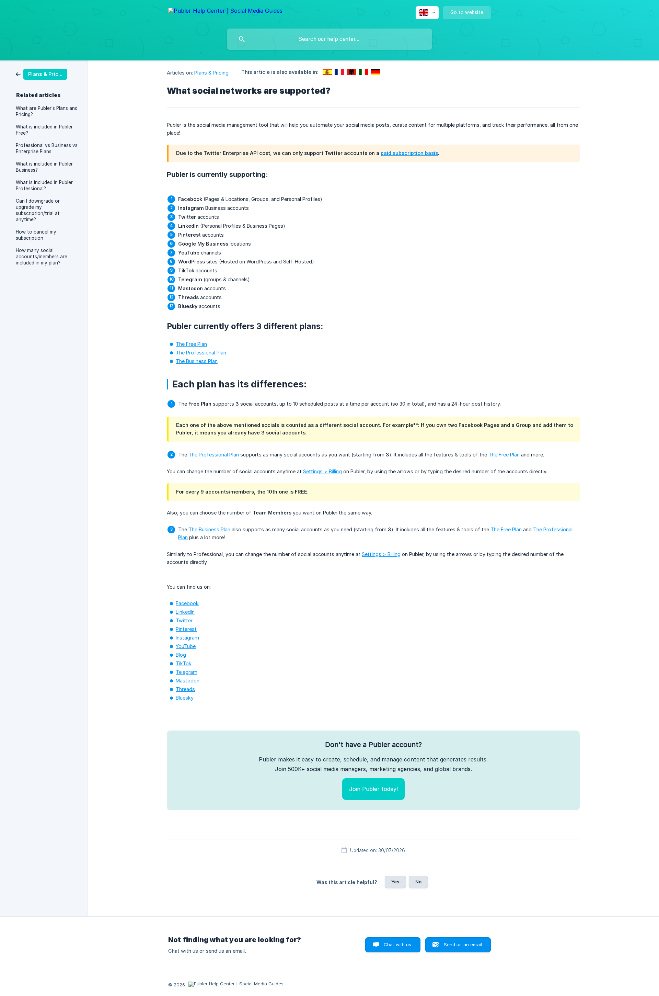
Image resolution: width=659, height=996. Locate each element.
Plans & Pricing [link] (211, 73)
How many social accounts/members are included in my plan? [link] (41, 256)
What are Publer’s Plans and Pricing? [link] (47, 111)
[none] (225, 12)
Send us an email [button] (463, 944)
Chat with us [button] (398, 944)
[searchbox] (329, 39)
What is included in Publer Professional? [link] (44, 185)
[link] (41, 73)
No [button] (418, 881)
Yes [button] (395, 881)
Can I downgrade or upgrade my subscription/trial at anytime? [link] (38, 210)
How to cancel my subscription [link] (36, 235)
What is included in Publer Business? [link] (44, 167)
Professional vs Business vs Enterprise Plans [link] (47, 148)
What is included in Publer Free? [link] (44, 130)
